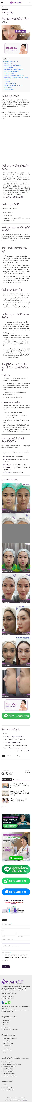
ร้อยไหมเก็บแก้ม (7, 456)
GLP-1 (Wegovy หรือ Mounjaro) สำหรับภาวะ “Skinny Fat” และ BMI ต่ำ (19, 785)
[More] (14, 762)
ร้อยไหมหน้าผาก (7, 472)
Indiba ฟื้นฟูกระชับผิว (8, 1069)
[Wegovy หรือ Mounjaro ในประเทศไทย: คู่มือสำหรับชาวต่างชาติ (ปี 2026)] (5, 793)
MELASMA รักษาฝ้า (7, 1045)
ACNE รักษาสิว (6, 1048)
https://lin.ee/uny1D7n (23, 750)
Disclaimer (16, 1097)
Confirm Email (20, 936)
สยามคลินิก (14, 986)
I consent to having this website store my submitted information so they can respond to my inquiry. (15, 957)
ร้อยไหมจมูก (12, 755)
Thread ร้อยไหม (6, 1027)
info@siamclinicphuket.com (13, 742)
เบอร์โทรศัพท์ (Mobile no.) (8, 939)
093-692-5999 (21, 739)
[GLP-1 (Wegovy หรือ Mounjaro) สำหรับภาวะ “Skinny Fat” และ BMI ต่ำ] (5, 785)
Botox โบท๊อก (6, 1022)
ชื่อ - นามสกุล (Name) (7, 924)
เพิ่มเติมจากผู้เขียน (17, 779)
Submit (6, 966)
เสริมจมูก (18, 755)
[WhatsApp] (6, 762)
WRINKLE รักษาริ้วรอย (7, 1050)
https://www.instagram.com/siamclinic (19, 748)
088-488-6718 (11, 739)
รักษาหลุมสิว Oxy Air (7, 1087)
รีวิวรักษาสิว (27, 772)
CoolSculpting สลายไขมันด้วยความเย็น (12, 1064)
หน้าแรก (3, 7)
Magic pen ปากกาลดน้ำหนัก (9, 1066)
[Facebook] (3, 762)
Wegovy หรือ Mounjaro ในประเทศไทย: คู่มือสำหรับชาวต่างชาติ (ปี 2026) (19, 793)
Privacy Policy (22, 1097)
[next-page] (5, 807)
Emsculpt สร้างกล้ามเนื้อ (8, 1071)
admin (4, 14)
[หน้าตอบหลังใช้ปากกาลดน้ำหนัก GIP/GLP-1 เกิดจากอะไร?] (5, 800)
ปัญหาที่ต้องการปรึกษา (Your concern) (10, 945)
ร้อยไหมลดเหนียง (7, 464)
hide (8, 59)
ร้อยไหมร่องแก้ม (7, 459)
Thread (6, 9)
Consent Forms (10, 1097)
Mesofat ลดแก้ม (6, 1020)
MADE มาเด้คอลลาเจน (8, 1043)
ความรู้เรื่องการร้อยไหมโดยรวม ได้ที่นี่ (14, 197)
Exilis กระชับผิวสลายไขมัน (9, 1073)
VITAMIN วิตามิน (6, 1041)
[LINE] (10, 762)
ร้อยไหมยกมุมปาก (7, 467)
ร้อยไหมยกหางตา (7, 452)
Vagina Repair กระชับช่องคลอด (10, 1076)
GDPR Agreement (6, 952)
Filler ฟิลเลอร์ (6, 1025)
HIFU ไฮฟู (5, 1085)
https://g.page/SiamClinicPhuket (15, 736)
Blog (7, 7)
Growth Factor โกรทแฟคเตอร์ (10, 1038)
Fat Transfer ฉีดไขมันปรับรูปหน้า (10, 1029)
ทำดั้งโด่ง (7, 755)
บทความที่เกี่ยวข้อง (6, 779)
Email (3, 930)
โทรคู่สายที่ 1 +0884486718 (8, 996)
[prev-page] (2, 807)
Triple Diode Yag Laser (8, 1089)
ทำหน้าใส (5, 1052)
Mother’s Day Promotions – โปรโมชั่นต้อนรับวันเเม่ (8, 773)
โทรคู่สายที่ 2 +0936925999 (8, 998)
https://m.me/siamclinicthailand (20, 745)
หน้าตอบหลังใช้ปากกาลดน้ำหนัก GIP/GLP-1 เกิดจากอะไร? (18, 800)
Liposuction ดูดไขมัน (8, 1061)
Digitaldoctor (24, 1100)
